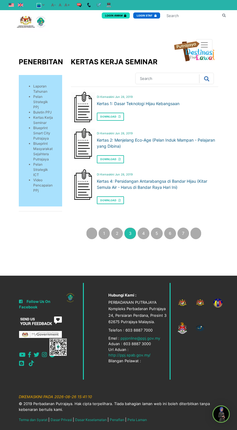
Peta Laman (137, 420)
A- (53, 5)
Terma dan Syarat (33, 420)
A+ (67, 5)
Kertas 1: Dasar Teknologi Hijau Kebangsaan (138, 103)
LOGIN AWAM (114, 15)
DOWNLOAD (108, 116)
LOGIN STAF (145, 15)
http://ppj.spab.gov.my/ (129, 355)
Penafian (117, 420)
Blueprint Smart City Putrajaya (41, 133)
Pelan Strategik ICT (40, 169)
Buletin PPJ (42, 112)
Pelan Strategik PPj (40, 101)
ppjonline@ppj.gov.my (140, 338)
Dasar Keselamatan (91, 420)
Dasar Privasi (61, 420)
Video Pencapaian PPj (43, 185)
